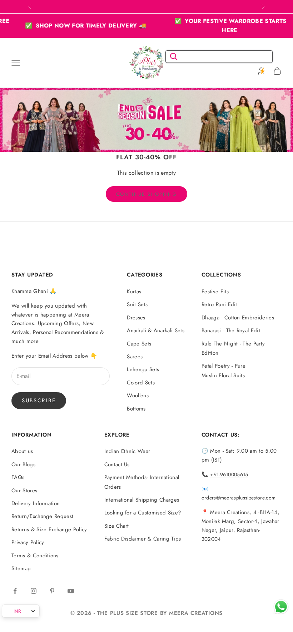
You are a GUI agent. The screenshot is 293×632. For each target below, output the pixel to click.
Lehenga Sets (143, 369)
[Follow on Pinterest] (52, 590)
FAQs (17, 477)
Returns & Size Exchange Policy (49, 529)
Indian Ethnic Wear (127, 451)
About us (22, 451)
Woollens (138, 395)
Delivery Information (35, 503)
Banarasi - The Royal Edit (231, 330)
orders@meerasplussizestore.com (239, 497)
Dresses (136, 318)
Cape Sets (139, 344)
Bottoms (136, 409)
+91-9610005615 (229, 474)
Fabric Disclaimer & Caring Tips (142, 539)
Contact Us (117, 464)
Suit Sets (137, 304)
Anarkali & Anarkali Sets (155, 330)
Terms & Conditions (35, 555)
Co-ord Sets (141, 383)
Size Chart (116, 526)
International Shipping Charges (141, 500)
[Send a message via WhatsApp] (281, 606)
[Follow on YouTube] (70, 590)
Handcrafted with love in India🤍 (146, 6)
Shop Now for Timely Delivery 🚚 (78, 25)
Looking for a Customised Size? (142, 513)
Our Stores (24, 490)
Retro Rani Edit (219, 304)
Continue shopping (146, 194)
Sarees (135, 356)
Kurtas (134, 291)
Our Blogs (23, 464)
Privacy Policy (27, 542)
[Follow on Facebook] (15, 590)
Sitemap (21, 568)
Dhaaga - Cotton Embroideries (238, 318)
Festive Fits (215, 291)
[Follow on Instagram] (33, 590)
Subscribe (39, 400)
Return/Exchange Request (42, 516)
